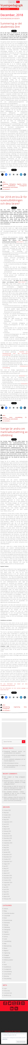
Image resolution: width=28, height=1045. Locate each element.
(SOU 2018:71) (22, 282)
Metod (5, 948)
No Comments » (6, 189)
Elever (5, 918)
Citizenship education (9, 913)
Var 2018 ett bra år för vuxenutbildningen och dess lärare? (13, 200)
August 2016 (7, 885)
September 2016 (8, 882)
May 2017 (6, 868)
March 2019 (7, 829)
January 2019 (7, 833)
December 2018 (8, 836)
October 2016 (7, 880)
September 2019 (8, 822)
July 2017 (6, 866)
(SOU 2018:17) (20, 242)
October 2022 (7, 815)
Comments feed (8, 993)
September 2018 (8, 843)
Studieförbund (11, 185)
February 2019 (7, 831)
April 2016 (6, 894)
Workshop (6, 976)
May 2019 (6, 826)
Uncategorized (23, 185)
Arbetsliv (6, 908)
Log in (5, 988)
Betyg (5, 911)
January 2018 (7, 852)
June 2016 (6, 889)
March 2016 (7, 896)
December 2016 (8, 875)
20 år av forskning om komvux (11, 763)
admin (3, 182)
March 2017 (7, 873)
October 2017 (7, 859)
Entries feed (7, 990)
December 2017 (8, 854)
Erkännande (7, 922)
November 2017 (8, 857)
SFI (3, 185)
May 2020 (6, 819)
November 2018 (8, 838)
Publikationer (7, 957)
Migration (6, 950)
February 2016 (7, 899)
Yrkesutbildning (7, 978)
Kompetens (7, 934)
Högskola (19, 184)
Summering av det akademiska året (11, 25)
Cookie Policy (4, 1039)
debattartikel (22, 376)
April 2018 (6, 850)
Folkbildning (5, 184)
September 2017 (8, 861)
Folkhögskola (12, 184)
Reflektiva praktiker (8, 960)
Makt (5, 943)
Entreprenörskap (8, 920)
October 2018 (7, 840)
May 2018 (6, 847)
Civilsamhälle (7, 915)
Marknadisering (6, 707)
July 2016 (6, 887)
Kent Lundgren (8, 777)
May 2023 (6, 812)
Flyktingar (6, 925)
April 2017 (6, 871)
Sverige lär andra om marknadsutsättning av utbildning (14, 432)
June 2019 (6, 824)
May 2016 (6, 892)
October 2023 (7, 810)
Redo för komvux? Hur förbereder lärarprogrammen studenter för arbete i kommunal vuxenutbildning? (14, 788)
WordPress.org (7, 995)
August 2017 (7, 864)
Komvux (25, 184)
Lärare (10, 417)
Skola (25, 707)
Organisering (17, 707)
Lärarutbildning (18, 417)
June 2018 (6, 845)
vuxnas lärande (14, 187)
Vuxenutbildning (6, 187)
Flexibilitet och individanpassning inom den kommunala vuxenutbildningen (15, 353)
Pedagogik (6, 955)
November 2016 (8, 878)
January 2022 (7, 817)
